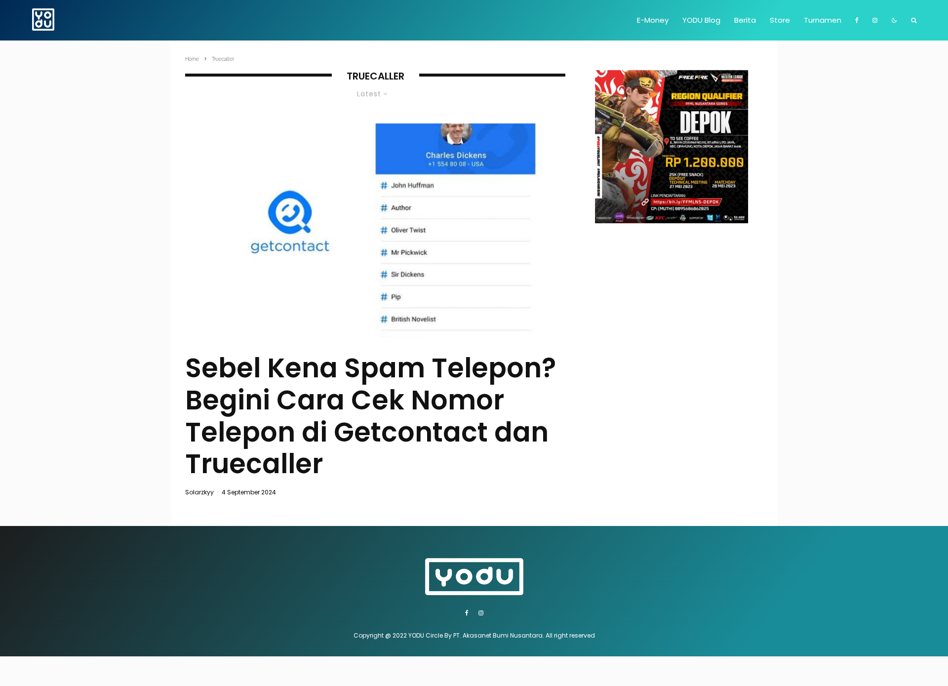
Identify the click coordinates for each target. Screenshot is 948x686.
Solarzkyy (199, 492)
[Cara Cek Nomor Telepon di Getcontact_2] (375, 230)
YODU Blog (701, 20)
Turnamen (822, 20)
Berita (745, 20)
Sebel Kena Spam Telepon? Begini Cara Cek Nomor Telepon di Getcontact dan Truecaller (370, 416)
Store (780, 20)
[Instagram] (875, 20)
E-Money (653, 20)
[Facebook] (857, 20)
